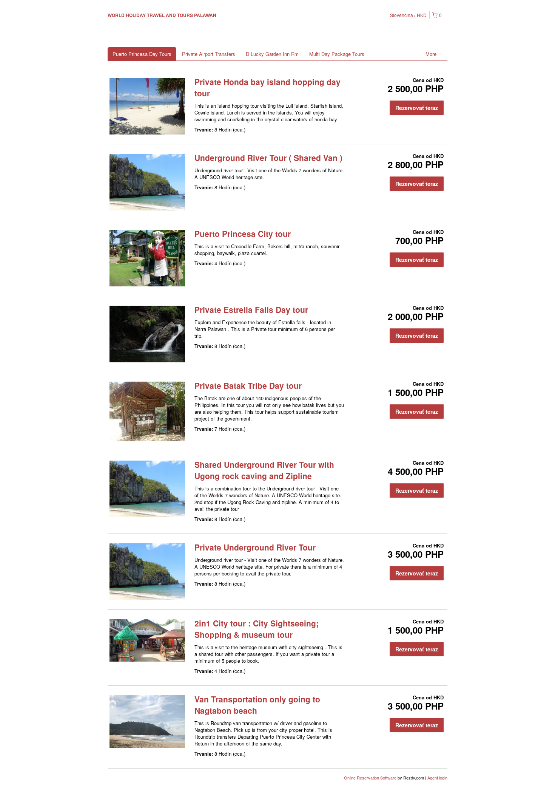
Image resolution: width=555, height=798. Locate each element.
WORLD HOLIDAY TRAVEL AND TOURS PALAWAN (162, 15)
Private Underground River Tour (255, 547)
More (432, 53)
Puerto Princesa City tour (242, 233)
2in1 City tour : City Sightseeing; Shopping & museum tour (256, 628)
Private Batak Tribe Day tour (248, 385)
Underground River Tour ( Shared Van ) (268, 157)
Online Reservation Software (370, 778)
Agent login (437, 778)
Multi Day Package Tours (336, 53)
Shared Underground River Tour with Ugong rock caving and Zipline (264, 470)
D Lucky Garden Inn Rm (272, 53)
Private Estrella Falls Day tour (251, 309)
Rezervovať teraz (416, 107)
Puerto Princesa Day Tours (142, 53)
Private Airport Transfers (208, 53)
